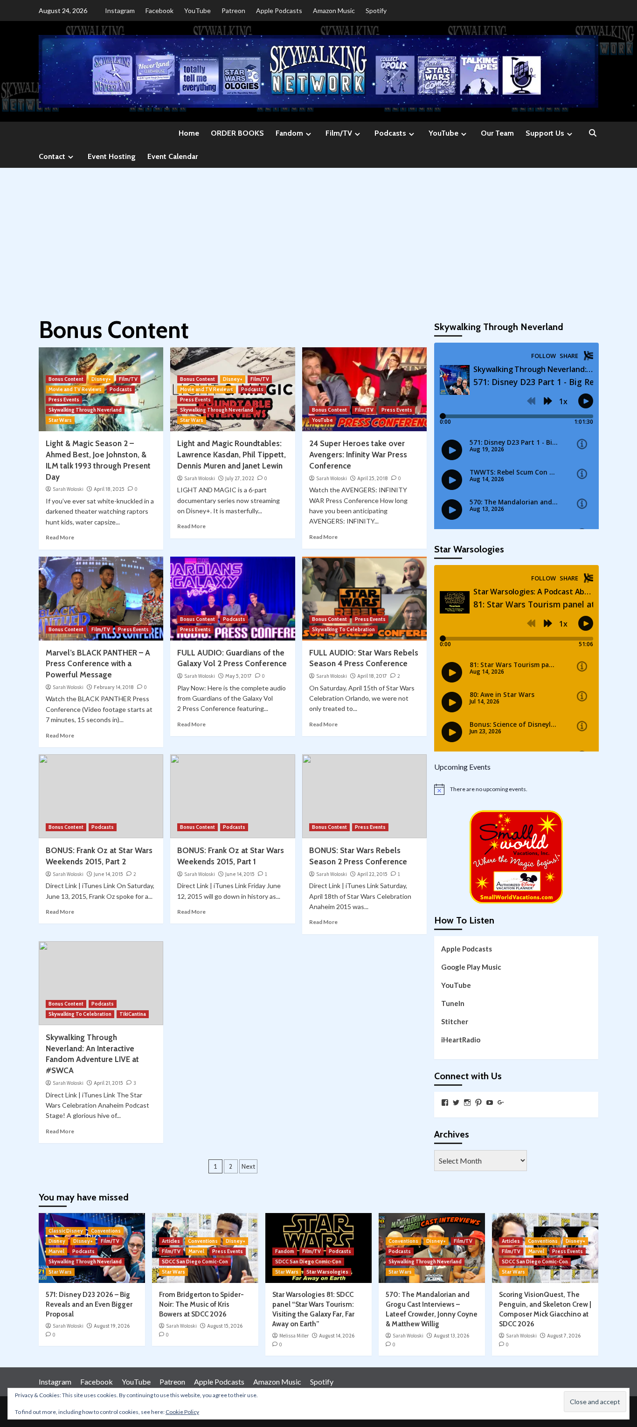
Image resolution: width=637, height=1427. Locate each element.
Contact (52, 156)
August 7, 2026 (564, 1335)
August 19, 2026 (112, 1326)
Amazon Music (334, 10)
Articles (171, 1241)
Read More (60, 537)
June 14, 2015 (108, 874)
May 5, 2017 (238, 676)
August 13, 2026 (451, 1335)
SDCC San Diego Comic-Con (195, 1261)
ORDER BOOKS (237, 133)
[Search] (592, 133)
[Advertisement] (318, 237)
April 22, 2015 (372, 874)
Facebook (159, 10)
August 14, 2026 (336, 1335)
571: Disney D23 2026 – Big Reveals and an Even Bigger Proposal (89, 1304)
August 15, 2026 (224, 1326)
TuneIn (452, 1003)
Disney (56, 1241)
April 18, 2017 (372, 676)
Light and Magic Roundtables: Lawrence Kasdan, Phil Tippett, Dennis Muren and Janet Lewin (231, 454)
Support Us (545, 133)
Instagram (120, 10)
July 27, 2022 (239, 478)
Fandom (289, 133)
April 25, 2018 (372, 478)
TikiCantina (132, 1014)
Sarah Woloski (68, 489)
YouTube (197, 10)
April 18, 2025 (109, 489)
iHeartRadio (460, 1039)
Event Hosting (112, 156)
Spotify (376, 10)
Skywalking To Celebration (343, 629)
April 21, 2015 (108, 1083)
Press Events (63, 399)
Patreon (233, 10)
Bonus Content (65, 379)
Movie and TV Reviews (75, 389)
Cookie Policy (182, 1411)
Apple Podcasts (279, 10)
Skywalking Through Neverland (85, 410)
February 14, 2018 (114, 687)
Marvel (56, 1251)
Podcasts (390, 133)
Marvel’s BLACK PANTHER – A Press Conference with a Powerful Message (98, 664)
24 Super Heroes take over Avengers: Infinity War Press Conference (358, 454)
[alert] (516, 789)
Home (189, 133)
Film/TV (338, 133)
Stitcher (454, 1021)
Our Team (497, 133)
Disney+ (101, 379)
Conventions (106, 1230)
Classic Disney (65, 1230)
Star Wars (60, 420)
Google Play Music (471, 966)
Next (248, 1166)
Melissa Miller (294, 1335)
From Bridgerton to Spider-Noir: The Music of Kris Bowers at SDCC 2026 (201, 1304)
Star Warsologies (327, 1271)
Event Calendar (172, 156)
